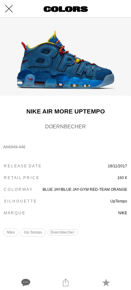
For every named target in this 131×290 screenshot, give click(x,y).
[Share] (65, 282)
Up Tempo (33, 232)
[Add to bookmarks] (106, 282)
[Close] (9, 9)
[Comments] (25, 282)
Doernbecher (62, 232)
